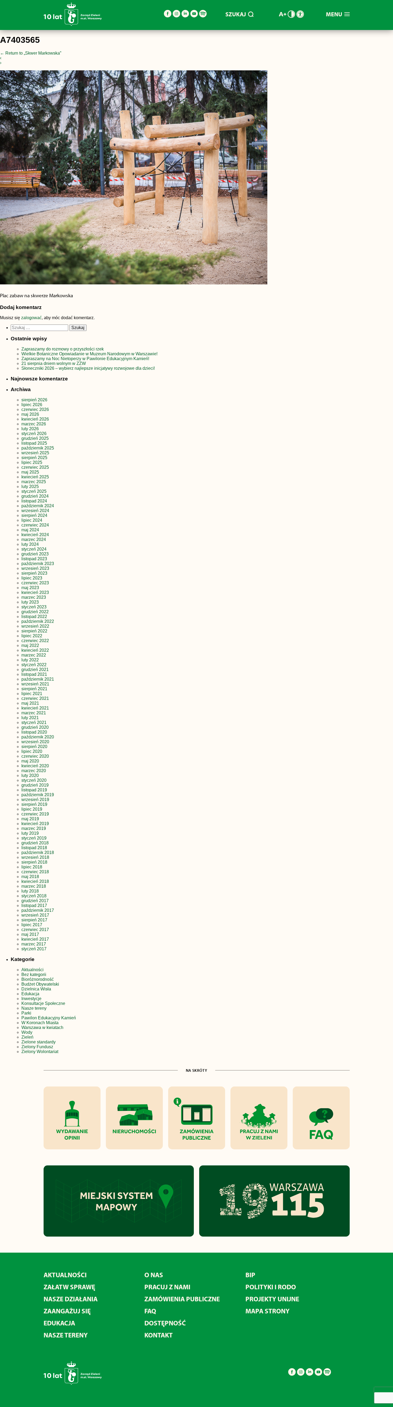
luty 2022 (30, 660)
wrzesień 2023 (35, 568)
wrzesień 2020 (35, 741)
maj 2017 (30, 934)
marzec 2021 (33, 713)
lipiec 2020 (31, 751)
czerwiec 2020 (35, 756)
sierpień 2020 (34, 746)
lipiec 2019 (31, 809)
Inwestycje (31, 998)
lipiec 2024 (31, 520)
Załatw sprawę (69, 1287)
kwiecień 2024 (35, 534)
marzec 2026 (33, 424)
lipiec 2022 (31, 636)
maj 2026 (30, 414)
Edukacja (30, 994)
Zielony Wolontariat (39, 1051)
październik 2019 (37, 794)
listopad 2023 (34, 558)
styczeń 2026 (34, 433)
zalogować (31, 317)
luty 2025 (30, 486)
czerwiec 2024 (35, 525)
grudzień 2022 (35, 611)
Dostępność (165, 1323)
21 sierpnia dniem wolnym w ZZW (53, 363)
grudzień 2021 (35, 669)
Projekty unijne (272, 1299)
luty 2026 (30, 428)
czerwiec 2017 (35, 929)
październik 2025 (37, 448)
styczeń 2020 (34, 780)
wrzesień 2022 (35, 626)
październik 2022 (37, 621)
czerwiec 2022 (35, 640)
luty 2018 (30, 891)
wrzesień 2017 (35, 915)
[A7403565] (133, 178)
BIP (250, 1275)
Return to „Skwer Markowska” (30, 53)
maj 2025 (30, 472)
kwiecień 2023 (35, 592)
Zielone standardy (38, 1042)
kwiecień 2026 (35, 419)
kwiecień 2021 (35, 708)
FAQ (150, 1311)
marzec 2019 (33, 828)
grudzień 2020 (35, 727)
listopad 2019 (34, 790)
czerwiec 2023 (35, 583)
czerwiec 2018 (35, 872)
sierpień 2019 (34, 804)
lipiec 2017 (31, 924)
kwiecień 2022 (35, 650)
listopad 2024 (34, 501)
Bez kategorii (33, 974)
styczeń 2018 (34, 896)
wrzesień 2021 (35, 684)
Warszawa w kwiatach (42, 1027)
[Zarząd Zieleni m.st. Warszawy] (73, 24)
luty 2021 (30, 717)
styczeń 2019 (34, 838)
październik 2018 (37, 852)
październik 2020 (37, 737)
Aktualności (32, 969)
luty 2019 (30, 833)
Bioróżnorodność (37, 979)
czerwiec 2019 (35, 814)
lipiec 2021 (31, 693)
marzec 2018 (33, 886)
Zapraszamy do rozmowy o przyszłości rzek (62, 349)
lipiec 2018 (31, 867)
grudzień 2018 (35, 843)
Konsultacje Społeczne (43, 1003)
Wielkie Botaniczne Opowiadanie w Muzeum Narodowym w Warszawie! (89, 354)
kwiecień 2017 (35, 939)
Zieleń (27, 1037)
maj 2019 (30, 819)
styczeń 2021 (34, 722)
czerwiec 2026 (35, 409)
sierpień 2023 (34, 573)
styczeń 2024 (34, 549)
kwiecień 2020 (35, 766)
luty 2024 (30, 544)
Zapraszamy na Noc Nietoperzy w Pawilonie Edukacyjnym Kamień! (85, 358)
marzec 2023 (33, 597)
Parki (26, 1013)
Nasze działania (71, 1299)
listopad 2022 (34, 616)
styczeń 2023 (34, 607)
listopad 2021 (34, 674)
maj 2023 (30, 587)
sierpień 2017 (34, 920)
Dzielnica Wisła (36, 989)
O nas (153, 1275)
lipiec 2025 (31, 462)
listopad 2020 (34, 732)
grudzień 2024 (35, 496)
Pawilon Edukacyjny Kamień (48, 1018)
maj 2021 (30, 703)
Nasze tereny (34, 1008)
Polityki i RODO (270, 1287)
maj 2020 (30, 761)
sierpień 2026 (34, 400)
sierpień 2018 (34, 862)
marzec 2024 (33, 539)
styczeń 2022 (34, 664)
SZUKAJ (235, 14)
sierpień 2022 (34, 631)
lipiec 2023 (31, 578)
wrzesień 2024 (35, 510)
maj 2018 (30, 876)
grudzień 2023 (35, 554)
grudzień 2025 (35, 438)
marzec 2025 (33, 481)
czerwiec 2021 (35, 698)
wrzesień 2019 (35, 799)
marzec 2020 (33, 770)
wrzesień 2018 (35, 857)
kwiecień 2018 (35, 881)
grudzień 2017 (35, 900)
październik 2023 (37, 563)
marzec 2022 (33, 655)
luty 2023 (30, 602)
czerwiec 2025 (35, 467)
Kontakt (158, 1335)
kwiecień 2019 (35, 823)
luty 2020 (30, 775)
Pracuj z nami (167, 1287)
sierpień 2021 (34, 689)
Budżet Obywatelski (40, 984)
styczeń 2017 (34, 949)
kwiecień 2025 (35, 477)
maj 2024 (30, 530)
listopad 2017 (34, 905)
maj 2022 (30, 645)
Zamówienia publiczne (182, 1299)
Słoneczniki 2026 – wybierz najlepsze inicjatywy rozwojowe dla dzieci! (88, 368)
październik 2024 (37, 506)
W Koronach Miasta (40, 1022)
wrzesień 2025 (35, 453)
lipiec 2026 (31, 404)
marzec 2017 (33, 944)
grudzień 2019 (35, 785)
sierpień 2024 (34, 515)
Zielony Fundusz (37, 1046)
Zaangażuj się (67, 1311)
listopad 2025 (34, 443)
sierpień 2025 (34, 457)
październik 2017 (37, 910)
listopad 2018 (34, 847)
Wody (26, 1032)
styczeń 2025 (34, 491)
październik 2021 (37, 679)
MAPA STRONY (267, 1311)
